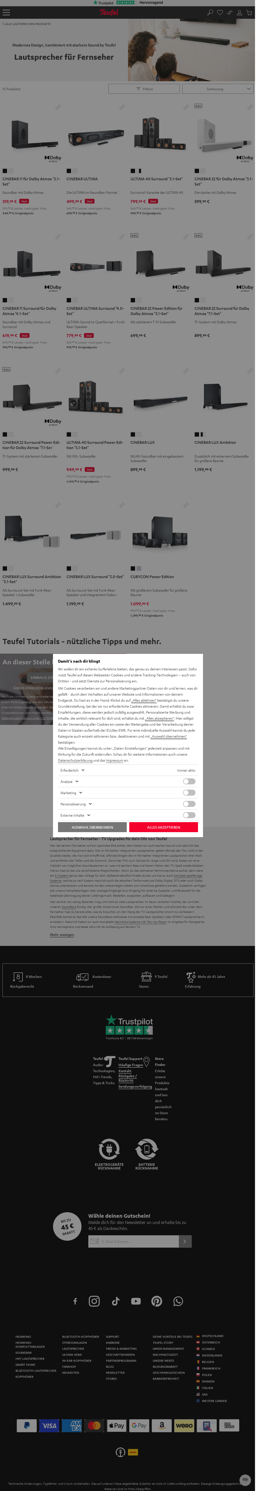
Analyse (66, 781)
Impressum (114, 760)
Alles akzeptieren (163, 827)
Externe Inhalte (72, 815)
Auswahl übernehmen (92, 827)
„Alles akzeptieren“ (159, 718)
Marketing (68, 792)
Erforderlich (69, 770)
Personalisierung (73, 804)
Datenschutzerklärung (75, 760)
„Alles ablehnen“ (143, 700)
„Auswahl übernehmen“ (168, 736)
